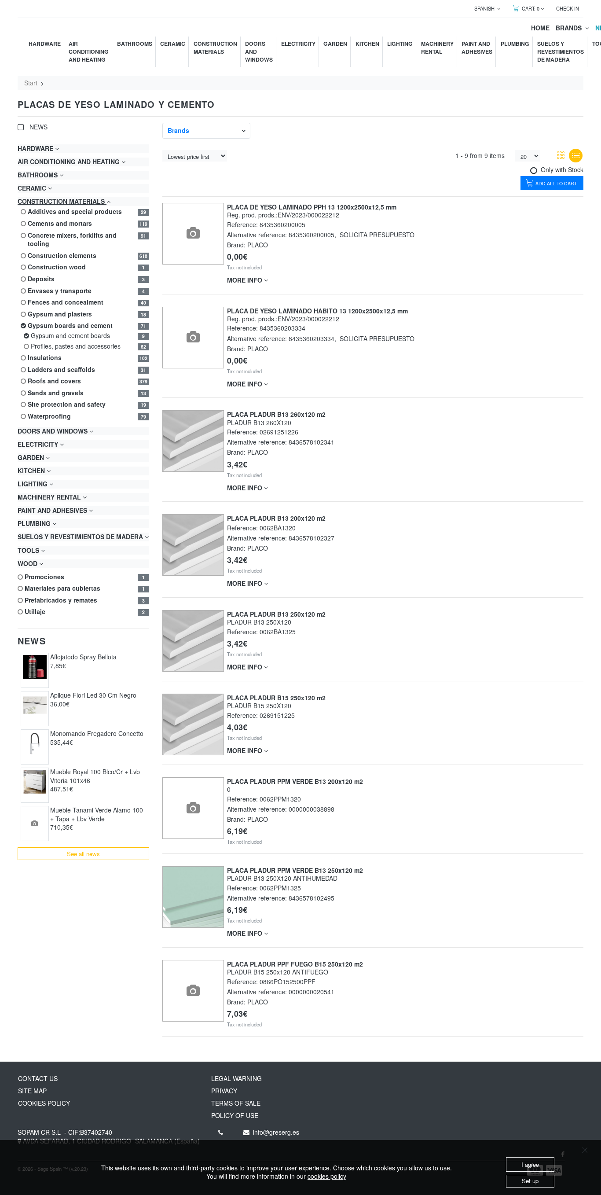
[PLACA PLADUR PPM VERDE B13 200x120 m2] (193, 808)
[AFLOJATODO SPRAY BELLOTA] (35, 667)
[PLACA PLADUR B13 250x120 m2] (193, 640)
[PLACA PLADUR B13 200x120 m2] (193, 545)
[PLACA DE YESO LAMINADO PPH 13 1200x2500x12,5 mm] (193, 233)
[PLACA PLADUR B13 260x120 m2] (193, 441)
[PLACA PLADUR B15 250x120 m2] (193, 724)
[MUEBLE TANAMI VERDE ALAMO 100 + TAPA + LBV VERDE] (35, 823)
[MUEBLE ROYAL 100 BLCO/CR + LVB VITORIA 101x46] (35, 782)
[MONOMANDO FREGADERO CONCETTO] (35, 744)
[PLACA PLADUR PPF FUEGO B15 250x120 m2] (193, 991)
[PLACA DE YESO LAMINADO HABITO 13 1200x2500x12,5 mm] (193, 337)
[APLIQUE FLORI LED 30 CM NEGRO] (35, 705)
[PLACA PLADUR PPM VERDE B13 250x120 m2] (193, 897)
